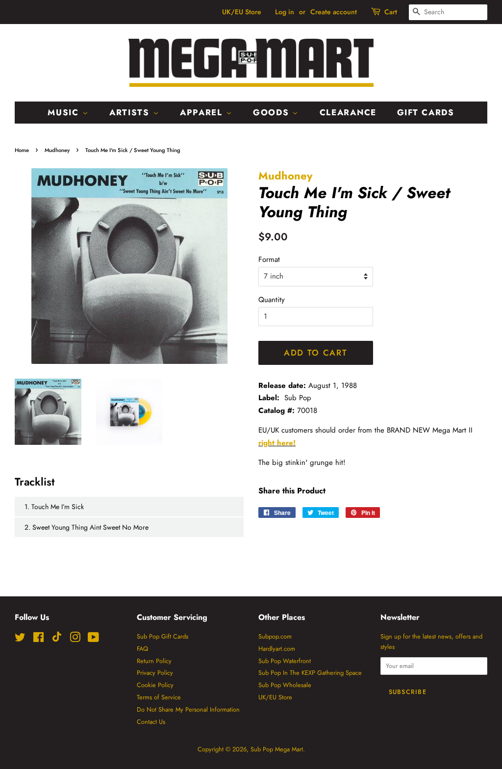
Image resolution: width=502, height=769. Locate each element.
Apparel (203, 112)
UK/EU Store (241, 12)
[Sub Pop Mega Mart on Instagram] (75, 639)
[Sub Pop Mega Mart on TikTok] (56, 639)
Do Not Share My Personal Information (188, 709)
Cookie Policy (155, 685)
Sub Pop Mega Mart (277, 749)
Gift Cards (425, 112)
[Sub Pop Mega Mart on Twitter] (20, 639)
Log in (284, 12)
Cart (390, 12)
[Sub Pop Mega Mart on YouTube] (93, 639)
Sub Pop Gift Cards (162, 636)
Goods (272, 112)
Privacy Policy (155, 672)
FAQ (142, 648)
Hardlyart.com (276, 648)
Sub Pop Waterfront (284, 661)
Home (22, 150)
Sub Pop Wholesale (284, 685)
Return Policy (154, 661)
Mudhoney (57, 150)
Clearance (348, 112)
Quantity (271, 299)
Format (269, 259)
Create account (333, 12)
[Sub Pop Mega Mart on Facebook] (38, 639)
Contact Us (151, 721)
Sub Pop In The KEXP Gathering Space (310, 672)
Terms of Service (159, 697)
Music (65, 112)
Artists (131, 112)
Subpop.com (275, 636)
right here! (277, 442)
